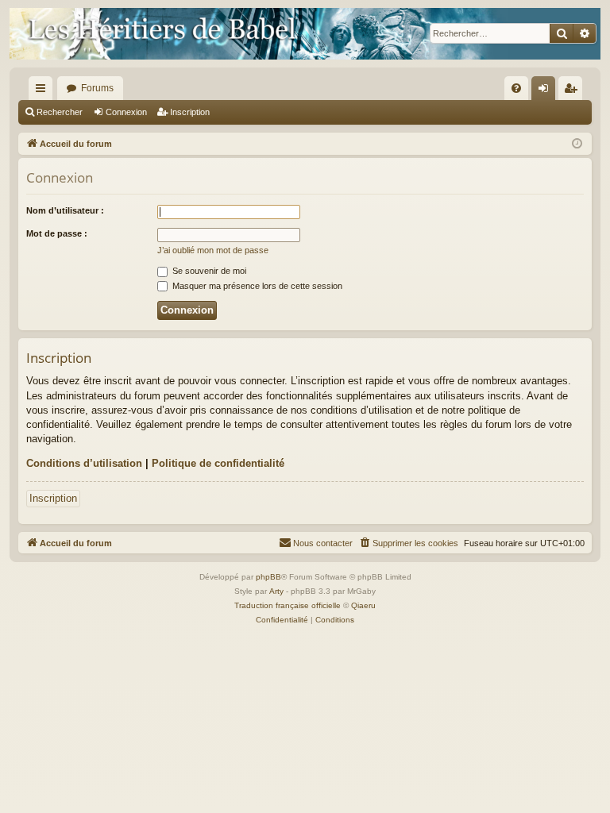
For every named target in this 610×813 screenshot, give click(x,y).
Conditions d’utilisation (84, 463)
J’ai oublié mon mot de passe (212, 250)
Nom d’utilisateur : (65, 210)
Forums (97, 88)
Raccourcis (43, 91)
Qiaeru (363, 605)
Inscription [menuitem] (573, 91)
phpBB (268, 576)
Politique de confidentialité (218, 463)
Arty (276, 591)
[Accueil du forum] (305, 33)
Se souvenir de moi (208, 270)
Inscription (190, 112)
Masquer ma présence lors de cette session (256, 286)
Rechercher (60, 112)
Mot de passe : (56, 233)
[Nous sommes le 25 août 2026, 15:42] (577, 144)
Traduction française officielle (287, 605)
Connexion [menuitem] (546, 91)
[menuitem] (516, 88)
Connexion (126, 112)
